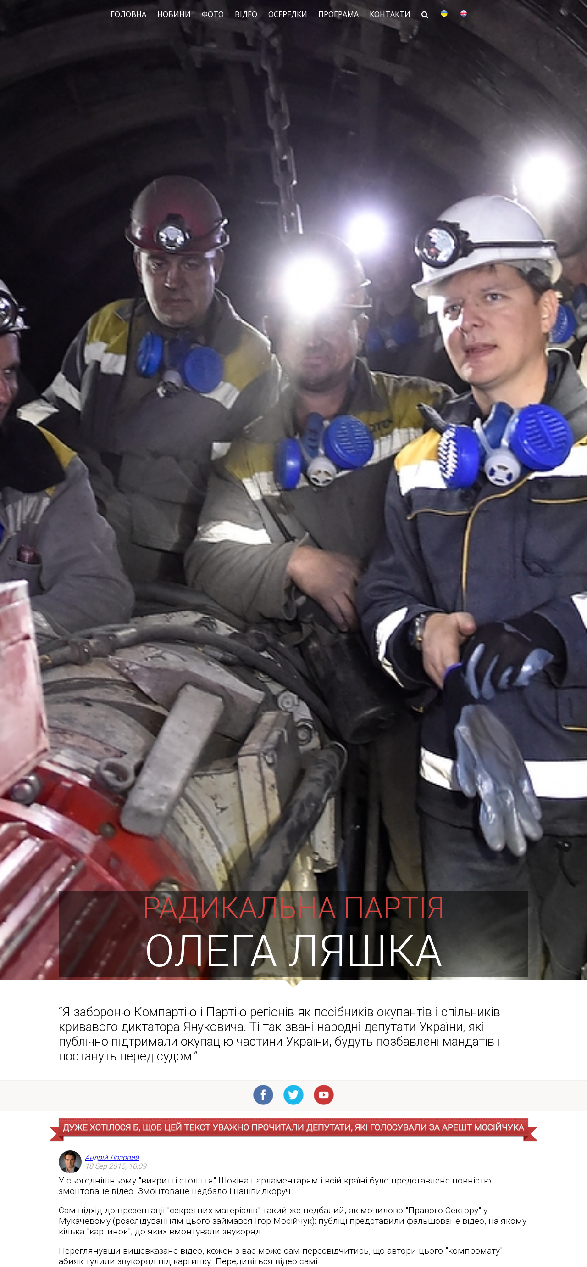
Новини (174, 14)
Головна (128, 14)
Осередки (287, 14)
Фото (213, 14)
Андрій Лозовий (112, 1157)
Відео (246, 14)
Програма (338, 14)
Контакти (390, 14)
